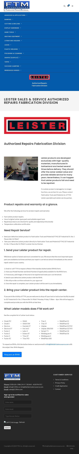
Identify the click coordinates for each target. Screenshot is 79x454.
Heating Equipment (12, 36)
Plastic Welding (11, 49)
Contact (58, 389)
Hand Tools (9, 32)
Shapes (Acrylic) (11, 57)
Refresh (22, 422)
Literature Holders (12, 41)
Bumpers (8, 19)
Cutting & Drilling (12, 24)
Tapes (7, 62)
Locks (7, 45)
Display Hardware (12, 28)
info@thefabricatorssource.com (57, 344)
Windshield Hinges (12, 70)
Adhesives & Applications (15, 15)
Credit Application (61, 386)
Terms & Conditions (61, 380)
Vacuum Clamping (12, 66)
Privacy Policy (60, 383)
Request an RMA (12, 354)
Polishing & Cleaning (13, 53)
